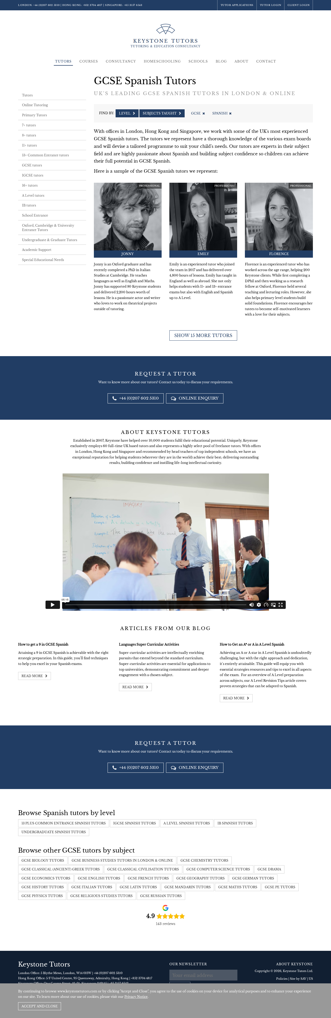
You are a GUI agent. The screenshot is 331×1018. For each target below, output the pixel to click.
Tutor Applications (237, 5)
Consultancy (121, 61)
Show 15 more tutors (203, 335)
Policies (282, 979)
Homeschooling (162, 61)
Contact (266, 61)
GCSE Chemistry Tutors (204, 860)
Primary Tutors (34, 115)
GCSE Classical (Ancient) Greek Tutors (60, 869)
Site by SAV (298, 979)
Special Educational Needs (43, 260)
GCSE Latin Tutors (138, 887)
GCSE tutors (32, 165)
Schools (198, 61)
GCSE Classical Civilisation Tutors (143, 869)
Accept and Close (39, 1006)
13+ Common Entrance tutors (45, 155)
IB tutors (29, 205)
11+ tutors (29, 145)
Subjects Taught (160, 113)
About (242, 61)
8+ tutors (29, 135)
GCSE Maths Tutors (237, 887)
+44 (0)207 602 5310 (46, 5)
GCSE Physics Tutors (42, 896)
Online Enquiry (198, 398)
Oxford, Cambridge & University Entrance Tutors (48, 228)
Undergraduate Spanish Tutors (53, 832)
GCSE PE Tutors (280, 887)
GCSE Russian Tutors (161, 896)
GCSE (196, 113)
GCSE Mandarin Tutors (187, 887)
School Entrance (35, 215)
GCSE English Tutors (99, 878)
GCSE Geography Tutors (200, 878)
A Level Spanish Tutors (186, 823)
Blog (221, 61)
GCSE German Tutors (253, 878)
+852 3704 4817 (92, 5)
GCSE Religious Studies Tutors (101, 896)
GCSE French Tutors (148, 878)
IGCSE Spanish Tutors (134, 823)
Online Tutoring (35, 105)
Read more (32, 676)
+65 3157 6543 (133, 5)
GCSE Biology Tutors (42, 860)
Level (125, 113)
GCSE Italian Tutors (91, 887)
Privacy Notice (136, 997)
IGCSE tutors (32, 175)
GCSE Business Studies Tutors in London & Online (122, 860)
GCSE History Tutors (42, 887)
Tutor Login (270, 5)
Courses (88, 61)
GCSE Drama (269, 869)
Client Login (299, 5)
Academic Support (36, 250)
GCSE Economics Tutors (45, 878)
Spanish (220, 113)
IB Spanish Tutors (235, 823)
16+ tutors (29, 185)
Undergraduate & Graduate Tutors (49, 240)
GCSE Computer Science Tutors (218, 869)
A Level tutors (33, 195)
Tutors (63, 61)
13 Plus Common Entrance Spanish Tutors (63, 823)
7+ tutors (29, 125)
